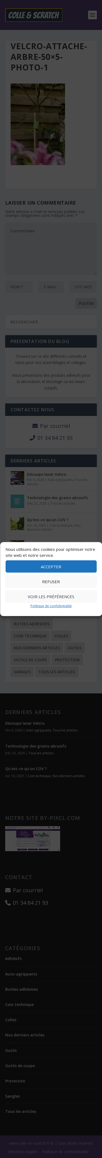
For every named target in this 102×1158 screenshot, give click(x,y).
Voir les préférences (51, 596)
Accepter (51, 566)
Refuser (51, 581)
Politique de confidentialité (51, 606)
